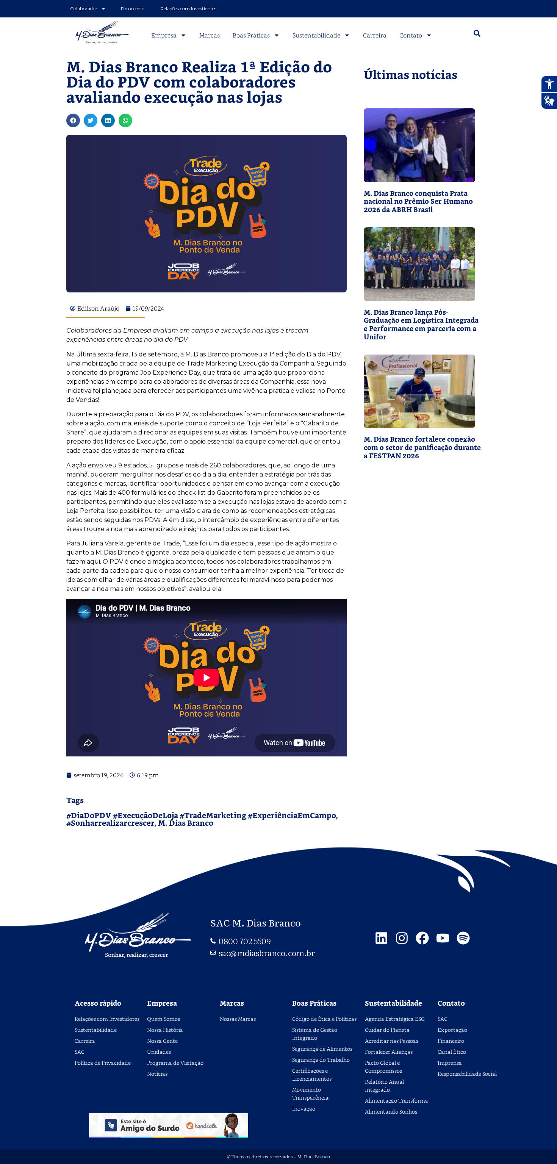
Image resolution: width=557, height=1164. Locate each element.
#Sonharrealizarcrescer (110, 823)
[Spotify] (463, 938)
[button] (477, 33)
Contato (410, 35)
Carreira (374, 35)
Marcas (209, 35)
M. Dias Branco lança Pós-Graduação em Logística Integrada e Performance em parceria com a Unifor (421, 325)
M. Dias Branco (185, 823)
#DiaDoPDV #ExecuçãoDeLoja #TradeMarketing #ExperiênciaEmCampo (201, 816)
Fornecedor (133, 8)
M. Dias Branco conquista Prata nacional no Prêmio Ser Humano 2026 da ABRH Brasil (418, 202)
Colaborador (83, 8)
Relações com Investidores (188, 8)
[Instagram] (402, 938)
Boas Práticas (251, 35)
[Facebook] (422, 938)
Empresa (164, 35)
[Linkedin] (381, 938)
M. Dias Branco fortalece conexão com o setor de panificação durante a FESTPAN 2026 (422, 447)
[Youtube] (442, 938)
